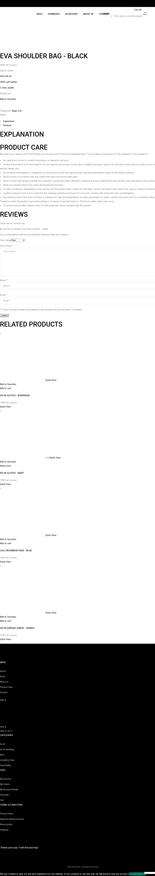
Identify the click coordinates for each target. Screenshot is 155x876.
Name (4, 280)
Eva (19, 110)
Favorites (4, 795)
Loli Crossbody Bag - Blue (16, 550)
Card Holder (5, 765)
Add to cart (5, 388)
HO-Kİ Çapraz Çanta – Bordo (17, 628)
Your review (6, 245)
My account (5, 779)
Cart (2, 800)
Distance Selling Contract (12, 819)
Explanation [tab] (9, 121)
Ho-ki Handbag (7, 749)
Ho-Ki (2, 744)
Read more (5, 465)
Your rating (5, 240)
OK (130, 874)
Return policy (6, 824)
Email (3, 295)
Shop (2, 676)
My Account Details (9, 789)
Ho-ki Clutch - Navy (12, 473)
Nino (2, 755)
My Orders (5, 784)
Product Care (6, 687)
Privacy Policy (6, 813)
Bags (14, 110)
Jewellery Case (7, 760)
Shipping (4, 830)
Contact (4, 692)
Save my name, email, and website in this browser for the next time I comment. (43, 309)
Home (3, 671)
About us (4, 682)
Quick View (50, 380)
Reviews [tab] (7, 125)
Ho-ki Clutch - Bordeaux (15, 395)
